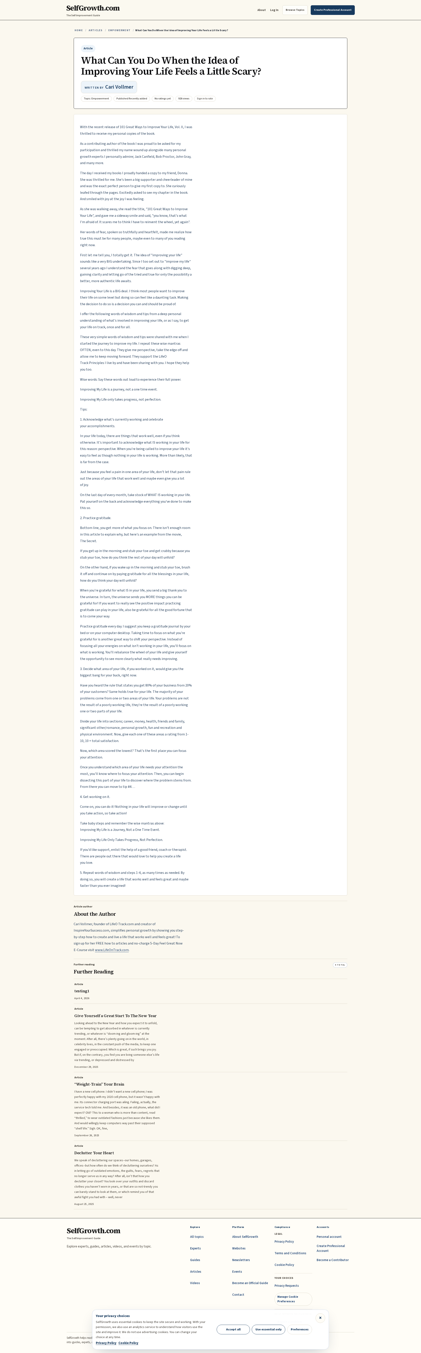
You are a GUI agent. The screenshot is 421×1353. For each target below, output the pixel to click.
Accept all (233, 1329)
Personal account (329, 1237)
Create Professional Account (331, 1248)
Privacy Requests (287, 1285)
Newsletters (241, 1260)
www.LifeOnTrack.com (112, 950)
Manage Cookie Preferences (287, 1299)
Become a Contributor (333, 1260)
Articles (95, 30)
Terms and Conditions (290, 1253)
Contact (238, 1294)
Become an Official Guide (250, 1283)
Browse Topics (295, 10)
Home (79, 30)
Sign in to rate (205, 98)
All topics (197, 1237)
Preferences (300, 1329)
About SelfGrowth (245, 1237)
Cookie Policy (284, 1265)
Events (237, 1271)
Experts (195, 1248)
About (261, 10)
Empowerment (119, 30)
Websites (239, 1248)
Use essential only (268, 1329)
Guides (195, 1260)
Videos (195, 1283)
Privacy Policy (284, 1241)
